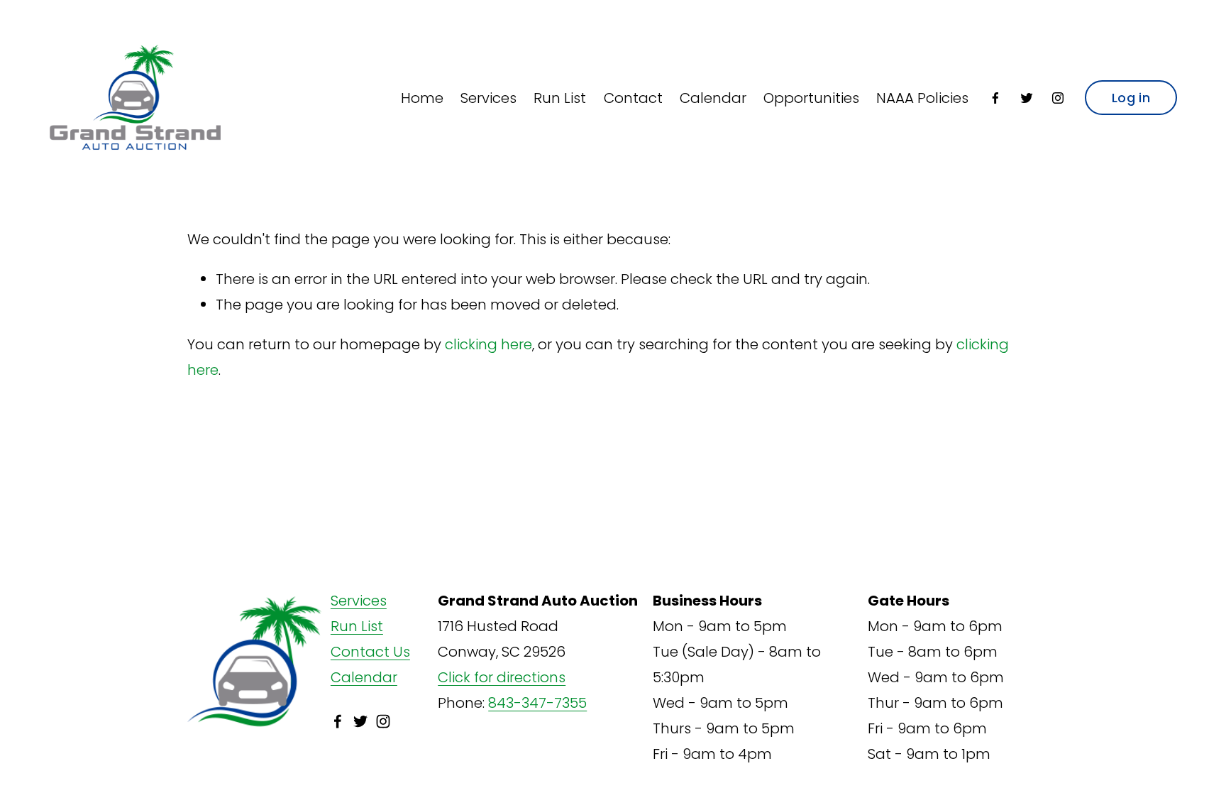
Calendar (713, 98)
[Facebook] (995, 98)
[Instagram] (1058, 98)
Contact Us (370, 652)
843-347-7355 (537, 703)
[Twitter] (1027, 98)
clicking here (488, 344)
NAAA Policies (922, 98)
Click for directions (501, 677)
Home (422, 98)
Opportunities (811, 98)
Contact (633, 98)
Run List (560, 98)
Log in (1131, 97)
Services (488, 98)
